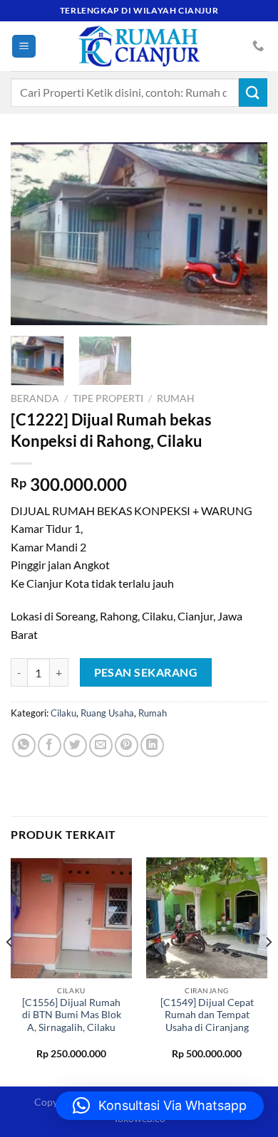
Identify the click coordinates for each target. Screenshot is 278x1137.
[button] (160, 1105)
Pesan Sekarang (146, 672)
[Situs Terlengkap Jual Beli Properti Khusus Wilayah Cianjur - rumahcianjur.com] (139, 46)
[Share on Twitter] (75, 745)
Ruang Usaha (107, 713)
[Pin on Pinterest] (126, 745)
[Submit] (253, 92)
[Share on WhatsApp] (24, 745)
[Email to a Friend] (101, 745)
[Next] (244, 234)
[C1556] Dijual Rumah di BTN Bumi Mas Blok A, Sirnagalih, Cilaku (71, 1015)
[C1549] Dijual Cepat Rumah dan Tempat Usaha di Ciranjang (207, 1015)
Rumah (176, 398)
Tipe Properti (108, 398)
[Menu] (24, 46)
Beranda (35, 398)
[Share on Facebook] (49, 745)
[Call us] (258, 46)
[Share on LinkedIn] (152, 745)
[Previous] (33, 234)
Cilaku (63, 713)
